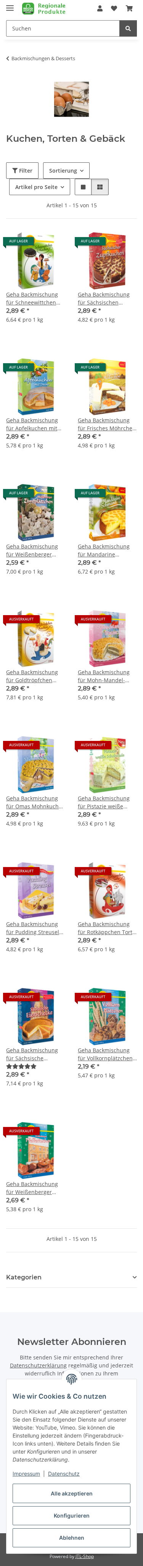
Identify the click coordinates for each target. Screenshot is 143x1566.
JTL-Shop (85, 1556)
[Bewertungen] (21, 1066)
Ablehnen (71, 1537)
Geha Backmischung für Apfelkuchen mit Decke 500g (32, 424)
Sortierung (63, 170)
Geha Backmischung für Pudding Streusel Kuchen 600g (32, 928)
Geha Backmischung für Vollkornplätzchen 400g (105, 1054)
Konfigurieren (72, 1515)
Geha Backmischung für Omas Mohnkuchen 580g (35, 802)
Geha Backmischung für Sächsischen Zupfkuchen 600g (104, 298)
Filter (25, 170)
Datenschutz (64, 1473)
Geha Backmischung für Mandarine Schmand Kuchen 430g (107, 550)
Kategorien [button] (24, 1277)
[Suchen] (128, 28)
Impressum (26, 1473)
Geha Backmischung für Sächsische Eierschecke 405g (32, 1054)
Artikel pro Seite (36, 187)
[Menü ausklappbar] (10, 5)
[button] (100, 8)
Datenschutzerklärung (38, 1365)
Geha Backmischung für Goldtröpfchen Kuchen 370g (32, 676)
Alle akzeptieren (72, 1493)
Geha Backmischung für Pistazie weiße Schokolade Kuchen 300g (104, 802)
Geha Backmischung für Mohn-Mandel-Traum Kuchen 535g (104, 676)
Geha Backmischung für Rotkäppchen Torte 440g (106, 928)
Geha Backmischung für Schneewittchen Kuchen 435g (32, 298)
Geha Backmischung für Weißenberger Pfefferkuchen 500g (32, 1188)
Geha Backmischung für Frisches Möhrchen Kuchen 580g (107, 424)
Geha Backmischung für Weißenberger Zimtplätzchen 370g (32, 550)
